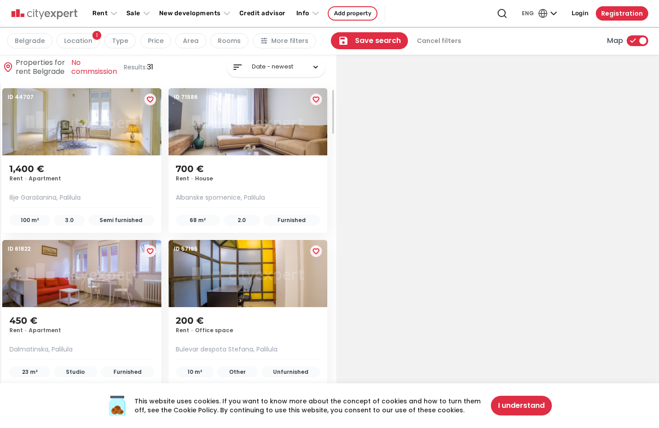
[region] (497, 241)
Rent (100, 13)
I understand (521, 405)
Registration (622, 13)
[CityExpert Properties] (44, 14)
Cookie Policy (195, 410)
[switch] (637, 40)
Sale (133, 13)
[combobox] (276, 67)
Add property (352, 13)
